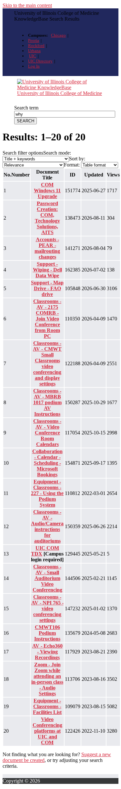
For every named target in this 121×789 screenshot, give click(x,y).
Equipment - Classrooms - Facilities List (47, 706)
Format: (72, 164)
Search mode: (57, 153)
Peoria (33, 40)
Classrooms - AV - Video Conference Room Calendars (47, 432)
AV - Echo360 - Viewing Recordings (47, 651)
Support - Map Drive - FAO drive (47, 288)
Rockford (36, 45)
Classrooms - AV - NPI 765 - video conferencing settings (47, 608)
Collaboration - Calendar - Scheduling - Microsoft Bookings (47, 463)
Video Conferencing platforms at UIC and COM (47, 731)
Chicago (58, 35)
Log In (34, 66)
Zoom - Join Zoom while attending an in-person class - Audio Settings (47, 679)
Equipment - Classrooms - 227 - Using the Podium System (47, 493)
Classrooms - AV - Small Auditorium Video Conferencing (47, 578)
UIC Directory (40, 61)
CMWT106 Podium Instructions (47, 633)
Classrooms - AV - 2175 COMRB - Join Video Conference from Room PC (47, 319)
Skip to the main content (27, 5)
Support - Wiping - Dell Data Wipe (47, 269)
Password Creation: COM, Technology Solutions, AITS (47, 218)
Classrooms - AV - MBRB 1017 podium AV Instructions (47, 402)
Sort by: (77, 158)
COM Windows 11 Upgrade (47, 190)
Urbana (34, 50)
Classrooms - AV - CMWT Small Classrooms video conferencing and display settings (47, 363)
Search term (26, 107)
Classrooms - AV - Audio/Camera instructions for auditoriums (47, 526)
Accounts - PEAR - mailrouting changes (47, 248)
